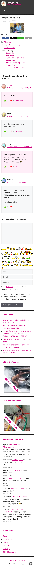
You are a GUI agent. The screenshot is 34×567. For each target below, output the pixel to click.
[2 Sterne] (3, 34)
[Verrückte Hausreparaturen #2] (17, 418)
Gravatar (9, 287)
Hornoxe (6, 546)
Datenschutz (12, 560)
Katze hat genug (15, 470)
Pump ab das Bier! (17, 489)
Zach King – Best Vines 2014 (17, 67)
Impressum (22, 560)
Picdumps (6, 549)
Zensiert (6, 542)
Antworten (19, 101)
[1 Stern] (2, 34)
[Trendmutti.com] (11, 3)
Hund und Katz (9, 48)
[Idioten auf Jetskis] (17, 379)
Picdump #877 (17, 460)
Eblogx (5, 536)
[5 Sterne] (7, 34)
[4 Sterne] (6, 34)
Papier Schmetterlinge (12, 45)
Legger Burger (11, 53)
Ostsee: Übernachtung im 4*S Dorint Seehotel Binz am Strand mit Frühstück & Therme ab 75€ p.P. (17, 333)
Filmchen (7, 42)
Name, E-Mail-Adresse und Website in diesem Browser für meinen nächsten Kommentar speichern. (17, 296)
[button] (32, 3)
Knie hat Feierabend (19, 497)
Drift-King (10, 55)
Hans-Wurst (7, 539)
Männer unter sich (16, 478)
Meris (9, 85)
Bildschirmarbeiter (10, 552)
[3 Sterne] (4, 34)
